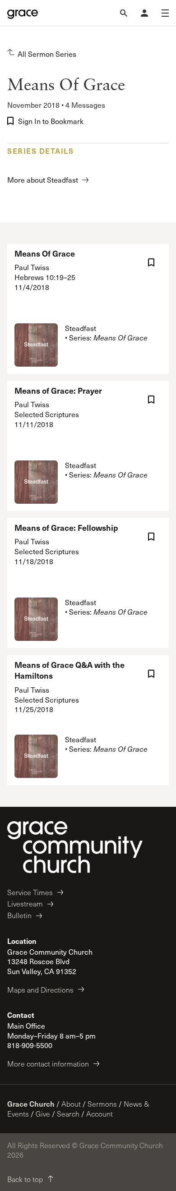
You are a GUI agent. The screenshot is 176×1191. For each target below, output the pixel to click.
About (71, 1103)
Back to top (25, 1179)
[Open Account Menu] (144, 13)
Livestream (25, 903)
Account (99, 1113)
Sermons (102, 1103)
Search (68, 1113)
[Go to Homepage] (22, 13)
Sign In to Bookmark (50, 121)
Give (43, 1113)
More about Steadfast (42, 179)
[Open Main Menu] (165, 13)
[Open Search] (124, 13)
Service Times (30, 892)
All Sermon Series (47, 54)
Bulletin (19, 915)
